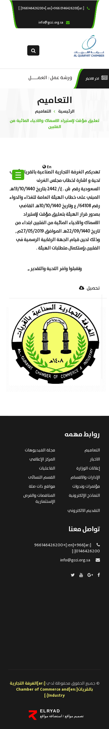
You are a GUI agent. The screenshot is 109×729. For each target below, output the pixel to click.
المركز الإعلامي (42, 459)
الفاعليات (47, 468)
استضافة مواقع (51, 716)
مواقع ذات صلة (42, 486)
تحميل (93, 288)
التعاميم (43, 111)
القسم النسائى (41, 477)
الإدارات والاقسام (85, 477)
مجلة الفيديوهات (40, 450)
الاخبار (95, 459)
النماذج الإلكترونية (84, 495)
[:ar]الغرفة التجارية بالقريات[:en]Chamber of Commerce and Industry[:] (51, 689)
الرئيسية (66, 111)
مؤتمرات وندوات (86, 486)
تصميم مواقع (74, 716)
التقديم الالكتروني (84, 510)
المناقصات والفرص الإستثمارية (39, 498)
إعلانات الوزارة (88, 468)
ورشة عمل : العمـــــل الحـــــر (50, 77)
